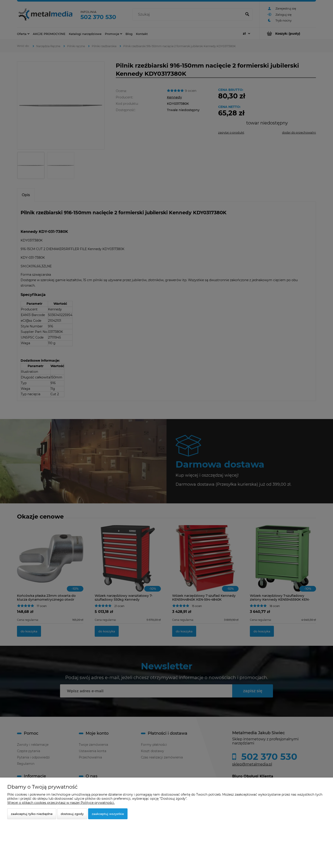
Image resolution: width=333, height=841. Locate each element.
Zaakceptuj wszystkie (108, 814)
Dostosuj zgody (72, 814)
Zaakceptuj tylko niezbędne (32, 814)
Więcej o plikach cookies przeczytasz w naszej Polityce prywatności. (61, 803)
